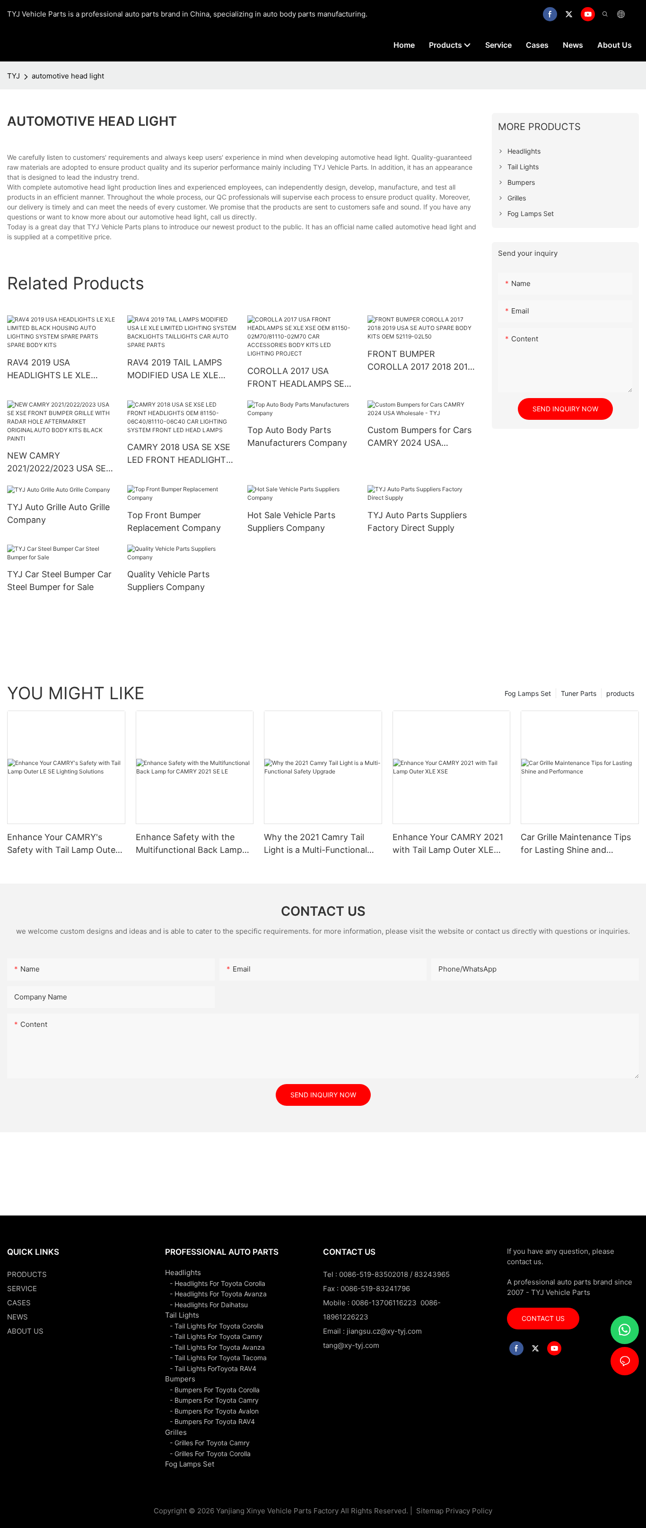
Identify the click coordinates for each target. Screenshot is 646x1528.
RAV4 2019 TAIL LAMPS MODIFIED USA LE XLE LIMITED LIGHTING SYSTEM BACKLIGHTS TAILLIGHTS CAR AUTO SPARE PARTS (174, 369)
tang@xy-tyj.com (351, 1345)
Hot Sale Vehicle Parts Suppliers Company (291, 521)
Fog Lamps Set (528, 693)
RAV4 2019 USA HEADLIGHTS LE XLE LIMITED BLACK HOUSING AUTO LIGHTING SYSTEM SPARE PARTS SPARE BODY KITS (60, 369)
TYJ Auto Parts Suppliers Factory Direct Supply (417, 521)
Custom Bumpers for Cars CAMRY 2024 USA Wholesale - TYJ (419, 437)
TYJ (13, 75)
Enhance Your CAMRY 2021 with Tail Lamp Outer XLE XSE (448, 844)
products (620, 693)
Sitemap (429, 1510)
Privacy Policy (468, 1510)
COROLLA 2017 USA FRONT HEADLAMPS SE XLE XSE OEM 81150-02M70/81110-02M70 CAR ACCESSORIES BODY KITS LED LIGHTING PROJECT (300, 378)
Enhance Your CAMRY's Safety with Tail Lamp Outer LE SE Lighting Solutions (63, 844)
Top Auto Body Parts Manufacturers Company (297, 436)
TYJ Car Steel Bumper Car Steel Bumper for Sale (59, 580)
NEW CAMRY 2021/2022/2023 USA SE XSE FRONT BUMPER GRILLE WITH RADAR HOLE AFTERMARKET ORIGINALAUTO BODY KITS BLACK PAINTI (61, 463)
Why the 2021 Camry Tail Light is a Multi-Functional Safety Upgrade (315, 844)
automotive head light (68, 75)
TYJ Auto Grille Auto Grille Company (58, 513)
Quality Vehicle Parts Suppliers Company (168, 580)
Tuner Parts (578, 693)
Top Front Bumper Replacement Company (174, 521)
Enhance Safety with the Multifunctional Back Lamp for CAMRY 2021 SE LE (189, 844)
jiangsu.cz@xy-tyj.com (384, 1331)
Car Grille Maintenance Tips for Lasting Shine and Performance (576, 844)
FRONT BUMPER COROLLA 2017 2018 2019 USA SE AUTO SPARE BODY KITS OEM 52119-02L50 (420, 361)
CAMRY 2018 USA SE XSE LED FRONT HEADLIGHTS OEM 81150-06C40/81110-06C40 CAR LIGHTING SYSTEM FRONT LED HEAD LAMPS (179, 454)
